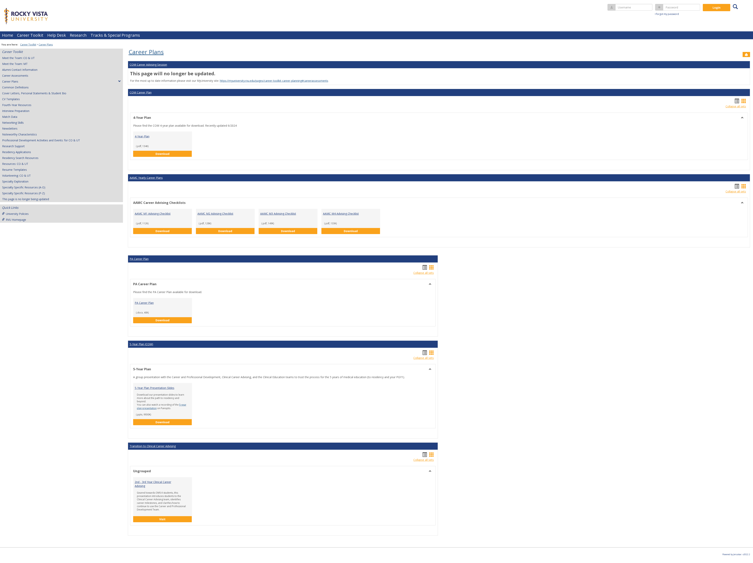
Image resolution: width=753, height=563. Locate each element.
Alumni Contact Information (19, 70)
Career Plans (46, 44)
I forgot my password (667, 14)
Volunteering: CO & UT (16, 175)
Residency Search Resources (20, 158)
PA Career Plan (139, 259)
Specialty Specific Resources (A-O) (23, 187)
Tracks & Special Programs (115, 35)
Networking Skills (13, 122)
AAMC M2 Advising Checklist (215, 213)
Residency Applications (16, 152)
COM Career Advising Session (148, 64)
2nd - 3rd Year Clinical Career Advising (153, 484)
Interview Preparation (15, 111)
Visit (175, 519)
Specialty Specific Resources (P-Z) (23, 193)
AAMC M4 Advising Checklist (341, 213)
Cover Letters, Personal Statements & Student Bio (34, 93)
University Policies (17, 214)
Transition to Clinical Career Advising (153, 446)
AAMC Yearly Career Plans (146, 178)
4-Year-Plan (142, 136)
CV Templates (11, 99)
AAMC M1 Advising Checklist (153, 213)
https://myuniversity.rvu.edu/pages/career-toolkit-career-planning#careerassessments (274, 81)
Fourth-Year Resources (16, 105)
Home (7, 35)
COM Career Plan (141, 92)
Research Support (13, 146)
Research (78, 35)
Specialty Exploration (15, 181)
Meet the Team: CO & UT (18, 58)
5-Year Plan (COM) (141, 344)
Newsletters (9, 128)
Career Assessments (15, 75)
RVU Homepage (16, 220)
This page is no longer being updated (25, 199)
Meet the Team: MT (15, 64)
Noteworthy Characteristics (19, 134)
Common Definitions (15, 87)
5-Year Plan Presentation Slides (154, 388)
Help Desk (56, 35)
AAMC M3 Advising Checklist (278, 213)
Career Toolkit (30, 35)
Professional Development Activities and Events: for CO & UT (41, 140)
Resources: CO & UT (15, 164)
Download (171, 154)
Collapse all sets (736, 106)
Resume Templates (14, 170)
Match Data (9, 117)
